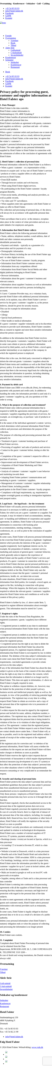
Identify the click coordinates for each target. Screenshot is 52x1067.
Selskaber (9, 60)
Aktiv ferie (9, 48)
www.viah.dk (37, 1047)
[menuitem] (28, 8)
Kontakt (8, 18)
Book (13, 43)
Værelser (14, 40)
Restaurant (15, 67)
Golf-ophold (5, 983)
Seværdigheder (17, 55)
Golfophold (15, 50)
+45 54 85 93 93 (12, 8)
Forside (8, 35)
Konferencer (10, 57)
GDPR (8, 16)
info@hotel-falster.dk (14, 11)
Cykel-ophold (6, 986)
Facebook (9, 13)
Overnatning (10, 38)
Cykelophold (16, 52)
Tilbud (13, 45)
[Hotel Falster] (26, 27)
